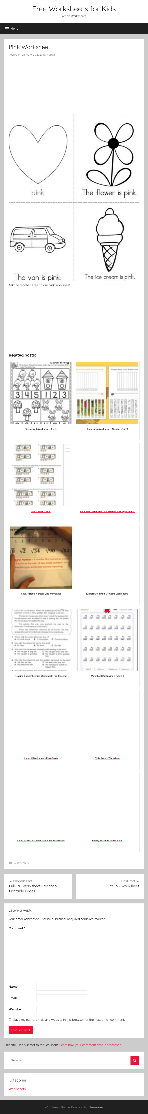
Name (14, 986)
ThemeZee (95, 1107)
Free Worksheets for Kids (74, 8)
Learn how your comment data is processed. (90, 1045)
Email (13, 998)
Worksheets (21, 862)
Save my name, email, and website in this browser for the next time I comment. (69, 1019)
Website (15, 1009)
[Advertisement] (74, 83)
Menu (14, 28)
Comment (17, 928)
